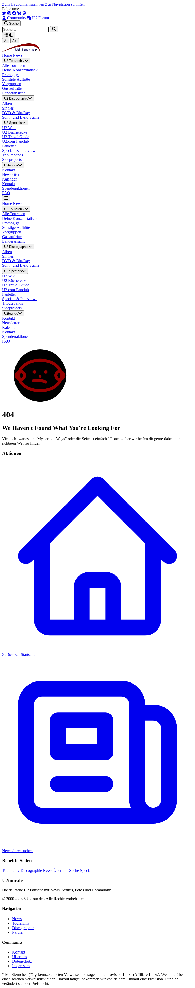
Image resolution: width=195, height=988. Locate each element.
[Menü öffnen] (6, 198)
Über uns (61, 870)
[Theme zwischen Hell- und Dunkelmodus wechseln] (8, 35)
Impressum (21, 966)
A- (5, 41)
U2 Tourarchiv (14, 61)
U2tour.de (11, 165)
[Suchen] (54, 29)
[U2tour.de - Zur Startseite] (21, 50)
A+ (14, 41)
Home (7, 55)
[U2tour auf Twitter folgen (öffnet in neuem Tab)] (4, 13)
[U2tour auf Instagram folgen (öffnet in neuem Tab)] (9, 13)
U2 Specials (13, 123)
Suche (74, 870)
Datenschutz (22, 961)
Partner (18, 932)
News (17, 55)
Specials (86, 870)
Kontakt (18, 952)
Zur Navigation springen (65, 4)
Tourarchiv (11, 870)
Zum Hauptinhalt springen (23, 4)
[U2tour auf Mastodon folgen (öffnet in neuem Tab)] (24, 13)
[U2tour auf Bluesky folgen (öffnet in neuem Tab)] (19, 13)
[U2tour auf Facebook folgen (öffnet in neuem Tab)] (14, 13)
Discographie (32, 870)
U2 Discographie (16, 99)
